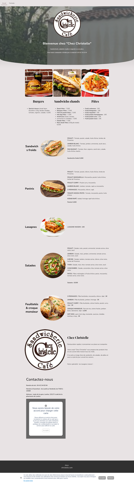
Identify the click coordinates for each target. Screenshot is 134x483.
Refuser (110, 478)
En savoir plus (28, 480)
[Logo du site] (67, 470)
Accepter (46, 430)
